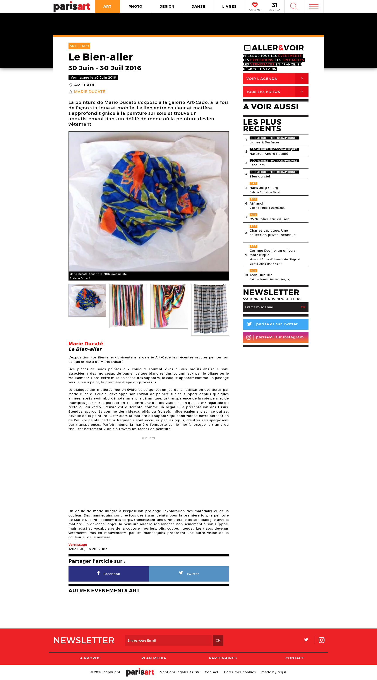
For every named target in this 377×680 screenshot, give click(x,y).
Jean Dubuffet (262, 275)
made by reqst (274, 672)
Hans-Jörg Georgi (264, 188)
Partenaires (223, 658)
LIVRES (229, 6)
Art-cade (85, 85)
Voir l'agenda (275, 78)
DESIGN (167, 6)
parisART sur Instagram (280, 337)
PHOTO (135, 6)
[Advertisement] (149, 471)
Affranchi (258, 203)
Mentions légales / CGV (179, 672)
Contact (295, 658)
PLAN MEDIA (153, 658)
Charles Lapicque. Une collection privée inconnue (273, 233)
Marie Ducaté (89, 92)
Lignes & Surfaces (265, 142)
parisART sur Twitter (272, 325)
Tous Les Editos (275, 91)
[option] (149, 206)
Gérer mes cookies (240, 672)
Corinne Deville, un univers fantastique (273, 253)
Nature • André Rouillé (269, 154)
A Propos (90, 658)
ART (107, 6)
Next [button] (220, 206)
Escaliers (257, 165)
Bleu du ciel (260, 176)
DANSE (198, 6)
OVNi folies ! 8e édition (270, 219)
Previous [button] (77, 206)
